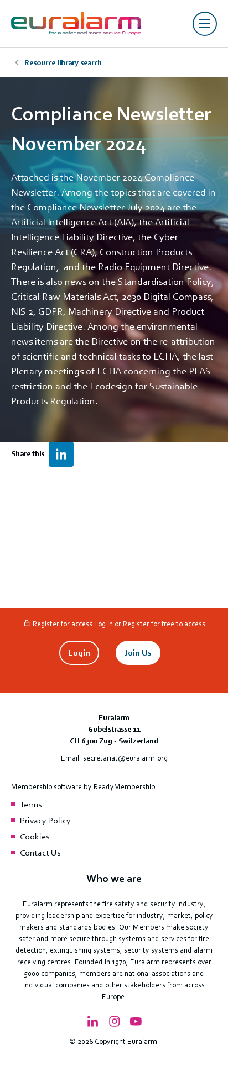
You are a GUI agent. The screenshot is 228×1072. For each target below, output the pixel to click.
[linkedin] (61, 454)
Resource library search (63, 63)
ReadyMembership (124, 787)
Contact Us (40, 853)
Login (79, 653)
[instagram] (114, 1021)
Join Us (138, 653)
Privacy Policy (45, 821)
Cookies (34, 837)
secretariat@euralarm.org (125, 758)
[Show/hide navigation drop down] (205, 24)
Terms (31, 805)
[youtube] (135, 1021)
